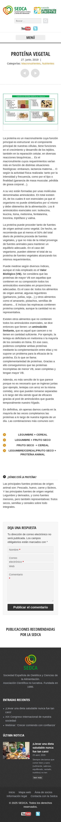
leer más (38, 777)
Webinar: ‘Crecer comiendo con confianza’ (30, 725)
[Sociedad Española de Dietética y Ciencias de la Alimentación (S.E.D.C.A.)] (30, 14)
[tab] (30, 477)
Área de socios (43, 792)
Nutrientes (48, 63)
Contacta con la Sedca (44, 796)
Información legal (17, 796)
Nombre (14, 549)
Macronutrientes (31, 63)
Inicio (12, 792)
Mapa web (25, 792)
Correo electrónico (16, 560)
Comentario (16, 576)
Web (12, 566)
